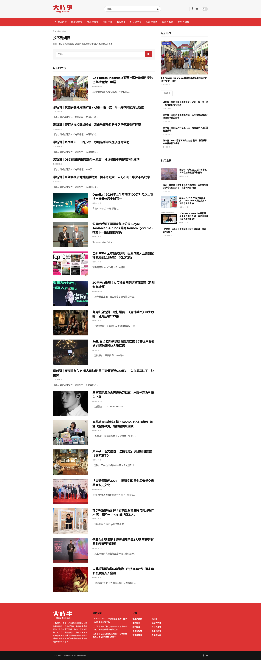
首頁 (54, 31)
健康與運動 (77, 21)
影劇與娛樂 (152, 21)
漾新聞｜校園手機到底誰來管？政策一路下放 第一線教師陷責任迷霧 (98, 107)
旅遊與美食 (93, 21)
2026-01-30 (185, 207)
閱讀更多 (167, 93)
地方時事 (121, 21)
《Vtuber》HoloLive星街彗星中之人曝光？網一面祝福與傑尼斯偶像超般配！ (193, 216)
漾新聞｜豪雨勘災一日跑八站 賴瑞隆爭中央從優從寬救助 (91, 142)
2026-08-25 (98, 86)
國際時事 (107, 21)
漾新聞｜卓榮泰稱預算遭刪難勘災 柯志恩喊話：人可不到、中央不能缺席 (101, 177)
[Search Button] (158, 9)
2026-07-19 (168, 191)
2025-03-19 (185, 176)
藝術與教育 (167, 21)
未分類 (154, 619)
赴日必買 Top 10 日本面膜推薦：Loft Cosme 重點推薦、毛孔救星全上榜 (192, 200)
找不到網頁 (62, 31)
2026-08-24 (98, 203)
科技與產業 (136, 21)
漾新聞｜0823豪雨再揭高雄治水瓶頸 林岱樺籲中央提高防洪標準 (96, 159)
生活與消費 (61, 21)
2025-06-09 (168, 235)
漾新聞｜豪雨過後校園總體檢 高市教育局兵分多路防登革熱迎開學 (97, 125)
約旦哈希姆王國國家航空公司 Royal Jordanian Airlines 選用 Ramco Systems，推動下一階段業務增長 (123, 228)
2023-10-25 (185, 222)
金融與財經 (183, 21)
